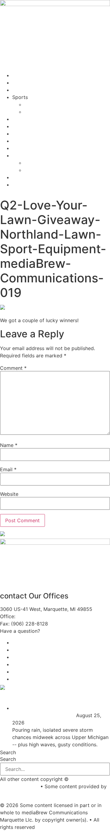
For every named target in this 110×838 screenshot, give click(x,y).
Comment (13, 368)
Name (8, 445)
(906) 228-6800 (37, 616)
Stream (20, 75)
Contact (21, 126)
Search (8, 752)
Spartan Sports (42, 112)
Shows (20, 90)
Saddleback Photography (29, 794)
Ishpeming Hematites (48, 104)
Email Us (52, 631)
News (18, 83)
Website (9, 494)
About (19, 119)
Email (8, 469)
